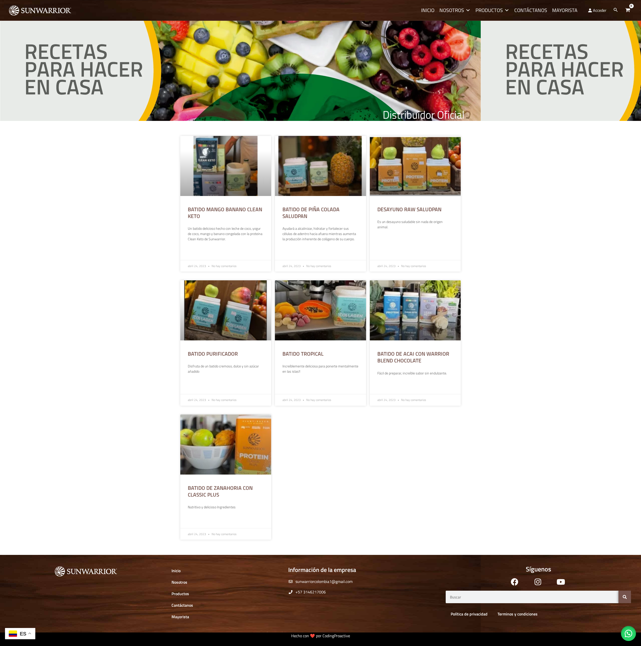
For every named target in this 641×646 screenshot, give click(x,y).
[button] (615, 10)
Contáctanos (530, 10)
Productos (489, 10)
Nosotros (451, 10)
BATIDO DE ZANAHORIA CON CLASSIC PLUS (220, 491)
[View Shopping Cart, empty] (627, 10)
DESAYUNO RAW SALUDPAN (409, 209)
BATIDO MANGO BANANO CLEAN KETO (225, 212)
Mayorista (564, 10)
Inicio (427, 10)
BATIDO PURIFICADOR (213, 354)
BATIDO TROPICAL (303, 354)
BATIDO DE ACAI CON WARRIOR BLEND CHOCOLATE (413, 357)
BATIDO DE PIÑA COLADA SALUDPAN (311, 212)
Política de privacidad (469, 614)
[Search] (624, 597)
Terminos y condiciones (518, 614)
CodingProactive (336, 636)
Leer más (194, 251)
